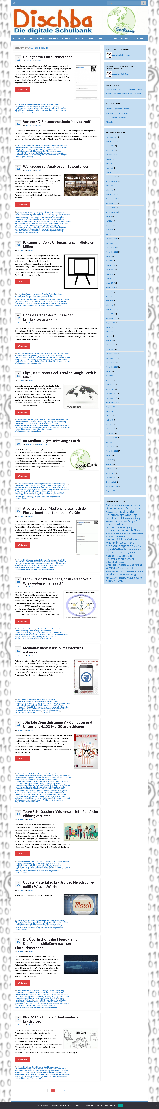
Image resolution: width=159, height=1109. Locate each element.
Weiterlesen (23, 89)
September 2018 (112, 252)
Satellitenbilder (37, 493)
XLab (53, 800)
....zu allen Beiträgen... (121, 74)
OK (120, 1105)
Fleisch (56, 701)
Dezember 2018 (111, 239)
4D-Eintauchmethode (26, 145)
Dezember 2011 (111, 477)
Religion (49, 361)
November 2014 (111, 358)
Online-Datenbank (39, 792)
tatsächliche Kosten (60, 869)
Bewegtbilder (62, 145)
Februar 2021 (110, 172)
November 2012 (111, 442)
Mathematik (47, 357)
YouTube (37, 431)
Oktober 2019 (111, 208)
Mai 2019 (109, 225)
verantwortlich (46, 110)
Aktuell (38, 60)
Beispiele (79, 38)
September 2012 (112, 451)
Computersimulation (50, 776)
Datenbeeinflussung (56, 991)
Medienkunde (44, 1074)
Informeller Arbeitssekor (24, 220)
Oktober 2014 (111, 362)
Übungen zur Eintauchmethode (47, 57)
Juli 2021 (109, 159)
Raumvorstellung (48, 491)
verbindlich (56, 303)
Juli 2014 (109, 371)
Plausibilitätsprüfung (51, 227)
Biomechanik (60, 774)
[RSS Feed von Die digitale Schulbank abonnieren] (14, 2)
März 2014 (109, 380)
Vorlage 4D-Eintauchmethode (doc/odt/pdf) (57, 121)
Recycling (62, 227)
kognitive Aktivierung (62, 785)
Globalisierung (33, 631)
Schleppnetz (19, 1004)
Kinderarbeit (27, 221)
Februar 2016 (110, 309)
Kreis (56, 998)
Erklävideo (36, 781)
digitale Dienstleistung (29, 779)
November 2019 (111, 203)
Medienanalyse (20, 108)
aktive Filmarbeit (40, 212)
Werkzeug (53, 38)
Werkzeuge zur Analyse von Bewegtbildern (57, 166)
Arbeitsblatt (39, 145)
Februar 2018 (110, 265)
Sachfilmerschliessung (23, 493)
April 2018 (109, 261)
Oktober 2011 (111, 482)
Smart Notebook (31, 1004)
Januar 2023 (110, 146)
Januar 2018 (110, 270)
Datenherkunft (20, 992)
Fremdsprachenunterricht (33, 783)
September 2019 (112, 212)
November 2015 (111, 318)
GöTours (56, 783)
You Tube (37, 363)
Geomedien (48, 783)
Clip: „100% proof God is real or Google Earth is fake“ (59, 375)
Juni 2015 (109, 332)
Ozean (36, 302)
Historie (21, 38)
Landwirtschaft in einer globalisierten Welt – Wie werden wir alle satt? (58, 581)
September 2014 (112, 367)
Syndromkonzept (42, 229)
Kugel (61, 998)
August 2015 (110, 323)
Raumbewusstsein (22, 491)
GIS (67, 484)
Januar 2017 (110, 283)
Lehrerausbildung (49, 787)
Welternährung (51, 636)
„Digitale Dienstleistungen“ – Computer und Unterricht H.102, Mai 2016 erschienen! (57, 724)
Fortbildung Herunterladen (38, 922)
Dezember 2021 (111, 155)
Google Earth (20, 149)
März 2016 (109, 305)
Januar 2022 (110, 150)
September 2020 (112, 181)
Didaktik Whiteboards (43, 778)
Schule (40, 926)
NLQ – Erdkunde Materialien (116, 117)
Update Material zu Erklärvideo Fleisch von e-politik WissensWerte (58, 884)
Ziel (30, 38)
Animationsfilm (23, 294)
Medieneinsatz (44, 108)
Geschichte (19, 357)
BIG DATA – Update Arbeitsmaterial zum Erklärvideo (55, 1019)
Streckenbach (43, 1004)
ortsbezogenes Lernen (55, 792)
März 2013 (109, 424)
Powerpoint (19, 1076)
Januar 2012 (110, 473)
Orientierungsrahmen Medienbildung (28, 227)
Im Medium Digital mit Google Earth (51, 441)
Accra (20, 212)
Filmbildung (57, 216)
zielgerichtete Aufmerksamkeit (26, 233)
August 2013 (110, 407)
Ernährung (36, 701)
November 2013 (111, 398)
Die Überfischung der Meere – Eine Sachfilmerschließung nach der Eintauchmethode (46, 943)
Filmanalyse (50, 147)
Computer (19, 776)
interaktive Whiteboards (118, 533)
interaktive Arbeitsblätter (43, 220)
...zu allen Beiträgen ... (121, 55)
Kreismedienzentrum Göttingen (117, 113)
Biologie (21, 354)
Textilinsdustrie (32, 709)
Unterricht (49, 155)
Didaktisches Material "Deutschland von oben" (124, 89)
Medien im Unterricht (53, 106)
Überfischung (20, 303)
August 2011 (110, 491)
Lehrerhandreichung (42, 1071)
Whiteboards (110, 578)
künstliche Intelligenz (34, 787)
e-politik (21, 920)
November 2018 (111, 243)
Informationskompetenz (54, 486)
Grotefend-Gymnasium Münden (117, 109)
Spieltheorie (36, 794)
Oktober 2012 (111, 447)
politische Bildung (35, 707)
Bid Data (34, 774)
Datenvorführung (47, 992)
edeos (33, 629)
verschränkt (50, 495)
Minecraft (53, 791)
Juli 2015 (109, 327)
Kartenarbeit (20, 487)
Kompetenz (40, 38)
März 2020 (109, 190)
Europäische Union (61, 994)
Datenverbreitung (34, 992)
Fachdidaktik (44, 356)
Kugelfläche (19, 1000)
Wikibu (36, 638)
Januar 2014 (110, 389)
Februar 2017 (110, 278)
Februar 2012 (110, 469)
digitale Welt (52, 354)
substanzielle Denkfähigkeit (34, 155)
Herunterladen (20, 106)
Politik (17, 636)
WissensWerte (45, 638)
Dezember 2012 (111, 438)
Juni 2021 (109, 163)
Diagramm (30, 778)
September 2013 (112, 402)
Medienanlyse (20, 300)
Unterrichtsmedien (57, 229)
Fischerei (31, 996)
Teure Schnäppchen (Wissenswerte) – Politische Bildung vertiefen (60, 813)
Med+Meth (66, 38)
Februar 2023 (110, 141)
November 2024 (111, 137)
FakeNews (45, 104)
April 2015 (109, 340)
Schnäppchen (26, 869)
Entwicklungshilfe (21, 216)
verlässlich (27, 798)
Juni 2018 (109, 256)
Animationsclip (23, 699)
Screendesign (125, 553)
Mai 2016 (109, 296)
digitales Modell (63, 354)
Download (91, 38)
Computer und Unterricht (32, 776)
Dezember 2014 (111, 354)
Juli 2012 (109, 455)
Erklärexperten (37, 1069)
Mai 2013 (109, 416)
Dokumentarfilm (38, 214)
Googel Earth (20, 423)
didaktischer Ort (30, 354)
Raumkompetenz (35, 491)
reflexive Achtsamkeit (51, 707)
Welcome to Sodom (36, 231)
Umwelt (28, 1005)
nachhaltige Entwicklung (59, 634)
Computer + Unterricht (46, 420)
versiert (63, 110)
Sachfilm (42, 302)
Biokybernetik (43, 774)
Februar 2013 (110, 429)
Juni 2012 (109, 460)
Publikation (104, 38)
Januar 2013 (110, 433)
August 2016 (110, 287)
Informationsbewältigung (46, 149)
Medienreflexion (36, 867)
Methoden (24, 110)
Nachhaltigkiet (44, 225)
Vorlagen (63, 155)
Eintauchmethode (33, 104)
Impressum (125, 38)
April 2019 (109, 230)
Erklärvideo (62, 560)
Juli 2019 (109, 217)
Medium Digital (58, 153)
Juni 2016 (109, 292)
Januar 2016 (110, 314)
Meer (22, 302)
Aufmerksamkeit (50, 145)
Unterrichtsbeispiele (22, 429)
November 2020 (111, 177)
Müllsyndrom (34, 225)
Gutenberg (29, 60)
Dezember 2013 (111, 393)
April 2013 (109, 420)
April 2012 (109, 464)
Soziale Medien (34, 110)
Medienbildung (36, 1072)
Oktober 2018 (111, 248)
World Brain (46, 800)
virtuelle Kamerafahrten (61, 361)
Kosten (57, 863)
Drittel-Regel (139, 508)
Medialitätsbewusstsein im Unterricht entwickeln (53, 650)
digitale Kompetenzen (23, 214)
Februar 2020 (110, 194)
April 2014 (109, 376)
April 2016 (109, 301)
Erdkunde (32, 216)
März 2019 (109, 234)
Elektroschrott (64, 214)
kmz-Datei (39, 357)
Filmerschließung (55, 104)
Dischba (45, 294)
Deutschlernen (20, 778)
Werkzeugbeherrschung (24, 112)
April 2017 (109, 274)
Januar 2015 (110, 349)
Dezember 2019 (111, 199)
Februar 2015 (110, 345)
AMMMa (50, 212)
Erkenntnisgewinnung (37, 147)
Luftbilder (29, 487)
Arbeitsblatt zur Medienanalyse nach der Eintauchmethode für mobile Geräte (55, 510)
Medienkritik (54, 108)
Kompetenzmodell (39, 221)
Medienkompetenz (45, 153)
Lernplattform (61, 787)
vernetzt (55, 110)
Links (115, 38)
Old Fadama (55, 225)
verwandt (66, 798)
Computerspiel (64, 776)
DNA (47, 779)
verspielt (59, 798)
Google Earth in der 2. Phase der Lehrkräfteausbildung (48, 317)
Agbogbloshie (28, 212)
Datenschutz (139, 38)
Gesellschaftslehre (63, 996)
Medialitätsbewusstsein (35, 106)
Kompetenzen (20, 787)
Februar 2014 (110, 385)
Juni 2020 (109, 186)
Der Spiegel (22, 104)
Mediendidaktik (32, 108)
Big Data (30, 1067)
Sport (44, 794)
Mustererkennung (35, 427)
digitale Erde (42, 354)
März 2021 (109, 168)
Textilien (18, 871)
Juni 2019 (109, 221)
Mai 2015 (109, 336)
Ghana (30, 218)
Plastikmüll (65, 489)
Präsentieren (40, 361)
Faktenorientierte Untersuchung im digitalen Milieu (58, 244)
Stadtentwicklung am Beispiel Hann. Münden (123, 93)
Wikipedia (37, 497)
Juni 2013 (109, 411)
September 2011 (112, 486)
